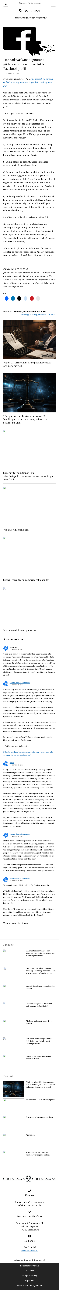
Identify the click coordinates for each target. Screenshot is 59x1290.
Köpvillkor (29, 1280)
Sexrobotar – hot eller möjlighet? (40, 1099)
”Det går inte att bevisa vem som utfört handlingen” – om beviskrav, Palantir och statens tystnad (26, 419)
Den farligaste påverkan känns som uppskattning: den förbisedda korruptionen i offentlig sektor (41, 970)
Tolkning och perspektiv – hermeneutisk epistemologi (38, 1153)
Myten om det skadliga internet (21, 630)
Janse (12, 762)
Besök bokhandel (29, 1250)
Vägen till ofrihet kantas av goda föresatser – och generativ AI (28, 364)
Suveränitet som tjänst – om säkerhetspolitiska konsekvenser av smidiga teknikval (28, 476)
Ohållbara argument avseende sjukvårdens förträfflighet (39, 1004)
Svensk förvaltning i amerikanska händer (26, 579)
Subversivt (29, 10)
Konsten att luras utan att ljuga (39, 1117)
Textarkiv (29, 1270)
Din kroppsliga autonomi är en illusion (39, 1022)
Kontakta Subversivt (29, 1265)
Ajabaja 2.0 (30, 1135)
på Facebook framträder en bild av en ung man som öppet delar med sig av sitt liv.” (28, 82)
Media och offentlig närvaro (30, 1285)
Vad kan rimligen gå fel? (16, 529)
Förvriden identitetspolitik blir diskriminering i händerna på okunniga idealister (39, 1041)
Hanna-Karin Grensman (20, 682)
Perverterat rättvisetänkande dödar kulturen (38, 1057)
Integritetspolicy (29, 1275)
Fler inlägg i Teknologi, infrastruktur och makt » (38, 315)
